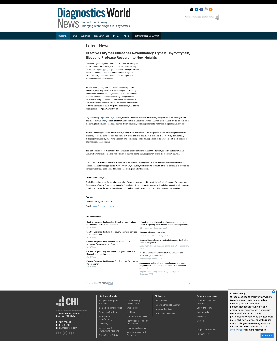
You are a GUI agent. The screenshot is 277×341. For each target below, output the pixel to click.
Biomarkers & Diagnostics (110, 308)
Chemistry (103, 324)
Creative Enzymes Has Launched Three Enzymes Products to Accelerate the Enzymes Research (111, 223)
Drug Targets (132, 308)
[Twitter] (191, 9)
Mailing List (202, 316)
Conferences (161, 300)
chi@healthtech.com (67, 328)
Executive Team (204, 308)
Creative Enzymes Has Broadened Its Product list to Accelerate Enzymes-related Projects (108, 243)
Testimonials (203, 312)
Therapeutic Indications (137, 328)
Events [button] (116, 36)
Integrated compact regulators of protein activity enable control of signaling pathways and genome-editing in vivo (163, 223)
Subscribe (63, 36)
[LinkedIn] (197, 9)
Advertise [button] (85, 36)
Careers (200, 321)
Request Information (206, 329)
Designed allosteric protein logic (153, 232)
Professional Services (165, 313)
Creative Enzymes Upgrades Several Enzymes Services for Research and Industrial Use (111, 252)
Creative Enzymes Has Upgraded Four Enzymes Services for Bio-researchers (112, 262)
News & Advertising (164, 309)
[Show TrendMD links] (189, 283)
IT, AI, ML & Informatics (137, 316)
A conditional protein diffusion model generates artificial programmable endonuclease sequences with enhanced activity (163, 265)
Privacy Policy (237, 329)
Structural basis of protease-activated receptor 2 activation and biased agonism (164, 241)
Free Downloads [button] (101, 36)
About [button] (126, 36)
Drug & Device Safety (108, 335)
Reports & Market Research (167, 305)
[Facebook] (201, 9)
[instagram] (206, 9)
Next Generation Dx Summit (146, 36)
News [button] (74, 36)
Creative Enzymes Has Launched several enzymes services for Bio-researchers (111, 233)
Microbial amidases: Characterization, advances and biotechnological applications (161, 254)
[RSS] (211, 9)
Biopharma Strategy (108, 312)
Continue (267, 335)
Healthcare (132, 312)
